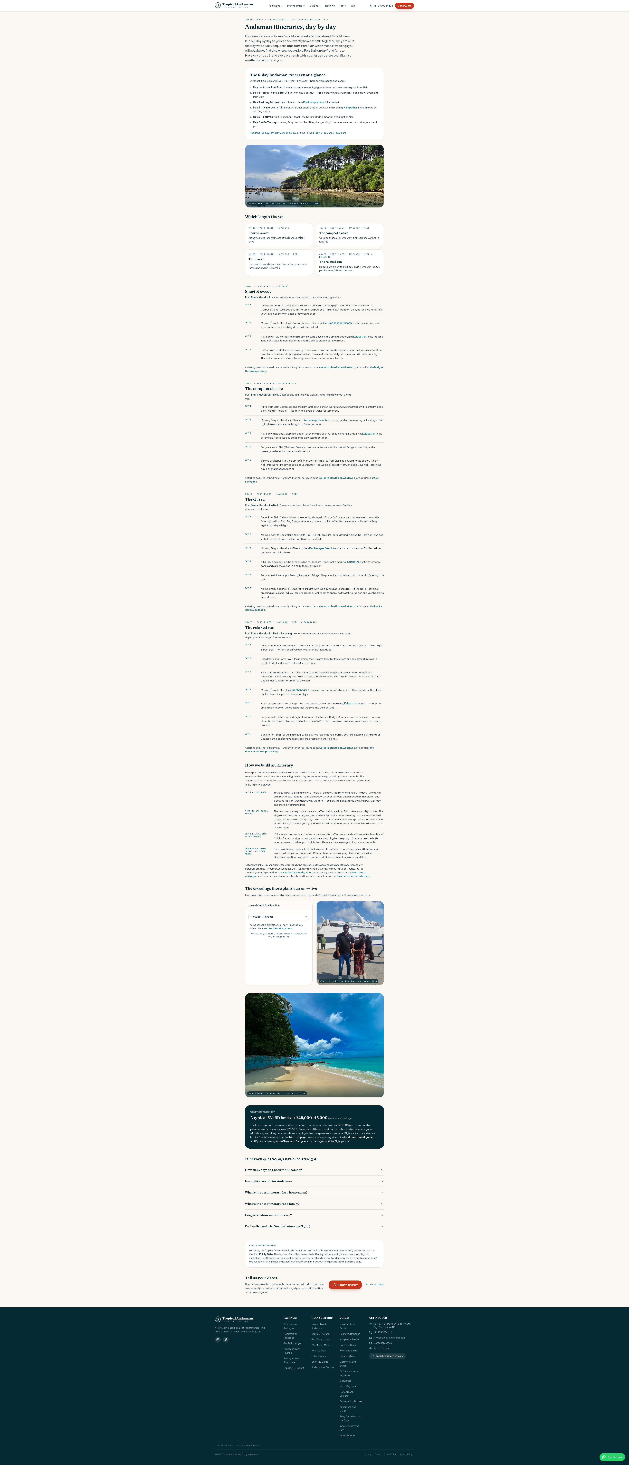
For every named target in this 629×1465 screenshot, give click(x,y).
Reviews (330, 5)
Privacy (367, 1454)
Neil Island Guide (348, 1350)
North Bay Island (348, 1386)
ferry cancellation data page (353, 875)
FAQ (352, 5)
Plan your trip (294, 5)
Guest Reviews (347, 1435)
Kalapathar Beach (349, 1339)
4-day (316, 132)
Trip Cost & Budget (294, 1367)
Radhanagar (299, 689)
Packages (274, 5)
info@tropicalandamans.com (389, 1337)
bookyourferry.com (250, 1445)
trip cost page (297, 1137)
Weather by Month (321, 1344)
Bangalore (302, 1141)
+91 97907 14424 (383, 5)
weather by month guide (297, 872)
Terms (378, 1454)
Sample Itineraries (321, 1333)
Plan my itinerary (347, 1284)
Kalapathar (350, 107)
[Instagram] (218, 1340)
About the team (381, 1348)
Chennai (287, 1141)
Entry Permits (319, 1356)
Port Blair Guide (348, 1344)
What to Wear (319, 1350)
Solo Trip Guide (320, 1361)
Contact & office (382, 1342)
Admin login (408, 1454)
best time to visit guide (358, 1137)
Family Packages (292, 1343)
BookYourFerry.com (280, 928)
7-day (336, 132)
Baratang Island (348, 1356)
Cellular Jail (345, 1380)
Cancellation (390, 1454)
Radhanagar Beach (314, 102)
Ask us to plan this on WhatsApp (337, 367)
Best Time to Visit (321, 1339)
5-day (324, 132)
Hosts (342, 5)
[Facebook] (226, 1340)
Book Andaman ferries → (389, 1355)
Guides (314, 5)
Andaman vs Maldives (351, 1401)
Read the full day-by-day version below (273, 132)
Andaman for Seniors (323, 1367)
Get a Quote (404, 5)
